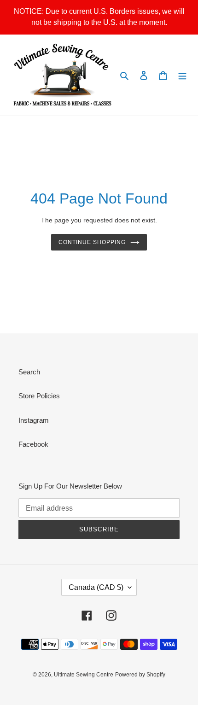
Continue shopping (92, 242)
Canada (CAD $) (96, 587)
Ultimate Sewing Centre (83, 674)
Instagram (33, 420)
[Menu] (182, 75)
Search (29, 372)
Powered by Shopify (140, 674)
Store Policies (39, 396)
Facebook (33, 444)
